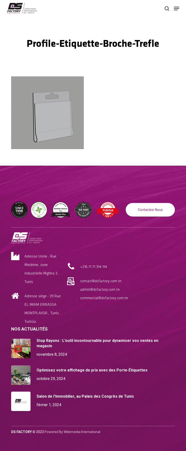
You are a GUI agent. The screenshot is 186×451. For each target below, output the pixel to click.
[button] (176, 8)
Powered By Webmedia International (72, 432)
